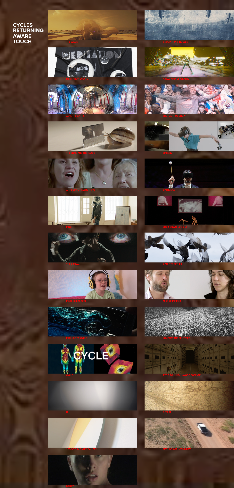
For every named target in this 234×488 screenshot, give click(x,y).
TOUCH (22, 41)
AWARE (22, 36)
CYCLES (23, 25)
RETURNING (28, 30)
